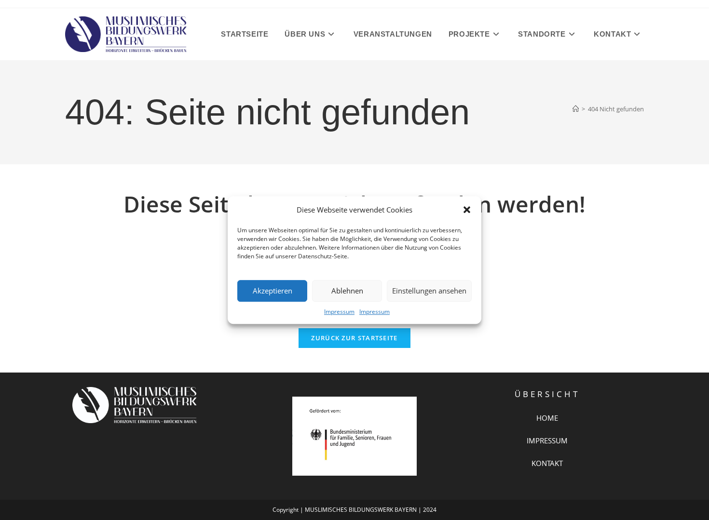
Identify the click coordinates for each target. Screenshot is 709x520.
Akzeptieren (272, 290)
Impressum (339, 311)
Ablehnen (347, 290)
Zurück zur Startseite (354, 337)
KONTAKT (547, 463)
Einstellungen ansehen (429, 290)
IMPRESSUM (547, 440)
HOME (547, 418)
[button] (467, 209)
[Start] (576, 109)
